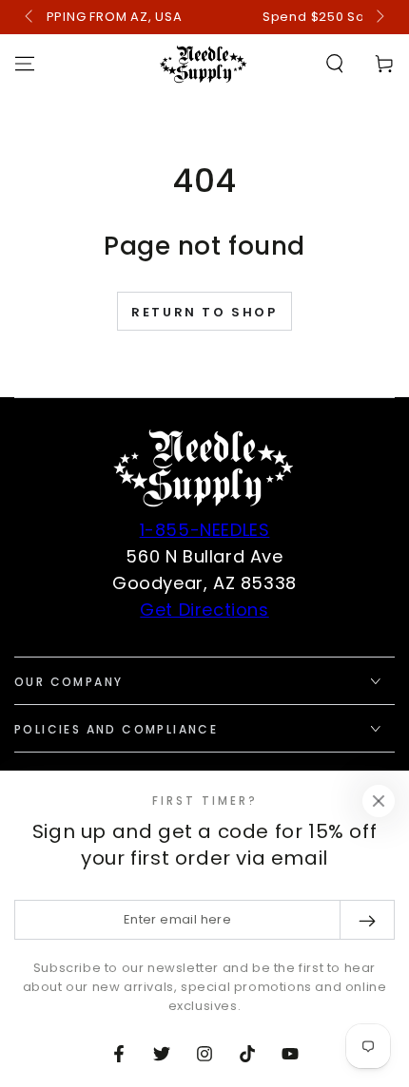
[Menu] (24, 64)
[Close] (378, 801)
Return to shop (204, 312)
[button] (335, 64)
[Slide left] (30, 17)
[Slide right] (378, 17)
